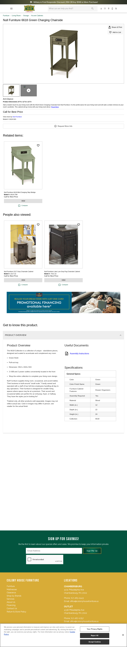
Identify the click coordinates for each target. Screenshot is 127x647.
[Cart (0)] (116, 8)
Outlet (68, 606)
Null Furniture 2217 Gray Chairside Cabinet (18, 271)
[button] (11, 8)
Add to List (117, 32)
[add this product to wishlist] (38, 145)
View (23, 201)
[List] (105, 8)
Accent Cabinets (37, 16)
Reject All (94, 635)
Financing (11, 605)
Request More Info (65, 126)
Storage (26, 16)
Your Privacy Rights (94, 629)
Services (10, 599)
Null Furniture (17, 117)
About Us (11, 602)
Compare (24, 205)
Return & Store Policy (16, 612)
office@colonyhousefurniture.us (84, 601)
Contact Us (12, 608)
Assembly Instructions (79, 353)
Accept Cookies (95, 642)
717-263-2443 (77, 598)
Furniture (6, 16)
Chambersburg (73, 586)
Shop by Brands (14, 596)
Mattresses (12, 589)
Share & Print (117, 27)
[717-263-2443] (112, 8)
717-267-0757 (77, 618)
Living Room (16, 16)
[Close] (123, 635)
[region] (63, 635)
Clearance (11, 592)
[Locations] (108, 8)
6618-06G (12, 119)
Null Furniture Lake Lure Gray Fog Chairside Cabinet (62, 271)
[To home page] (29, 8)
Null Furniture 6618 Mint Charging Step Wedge (20, 192)
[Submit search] (92, 8)
